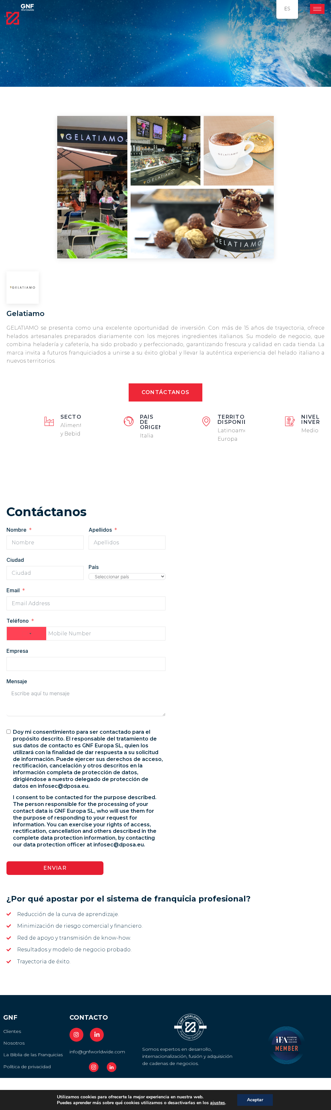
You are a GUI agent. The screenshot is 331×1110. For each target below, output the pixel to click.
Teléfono (17, 620)
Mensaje (16, 681)
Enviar (55, 868)
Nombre (16, 530)
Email (13, 590)
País (94, 567)
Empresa (17, 651)
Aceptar (255, 1100)
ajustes (217, 1103)
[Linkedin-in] (97, 1035)
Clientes (12, 1031)
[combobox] (26, 633)
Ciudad (15, 560)
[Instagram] (76, 1035)
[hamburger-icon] (317, 9)
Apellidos (100, 530)
